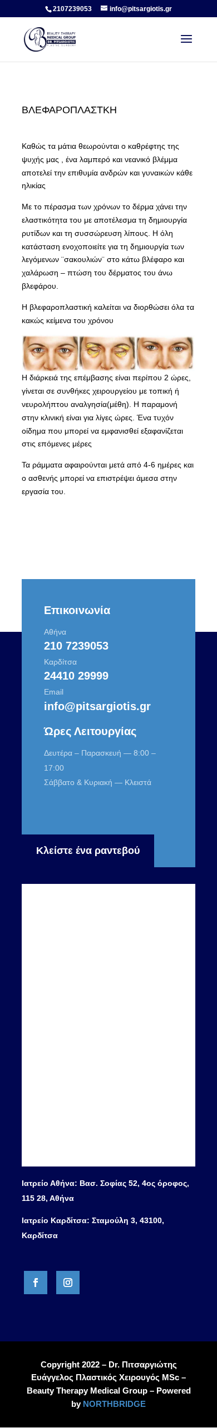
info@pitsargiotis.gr (97, 706)
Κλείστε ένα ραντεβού (88, 850)
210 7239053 (76, 646)
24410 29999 (76, 676)
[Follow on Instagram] (68, 1282)
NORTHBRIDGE (114, 1404)
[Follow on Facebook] (35, 1282)
